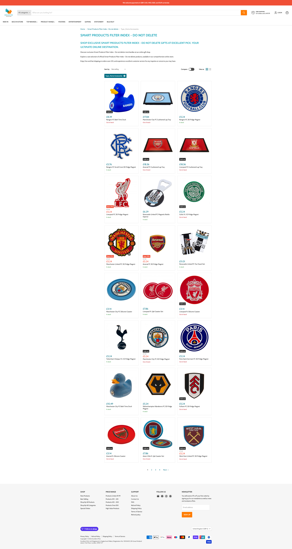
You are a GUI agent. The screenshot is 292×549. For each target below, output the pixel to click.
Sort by (107, 69)
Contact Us (135, 499)
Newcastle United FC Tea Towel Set (192, 264)
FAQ (132, 502)
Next (165, 470)
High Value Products (112, 508)
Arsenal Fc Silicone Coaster (115, 456)
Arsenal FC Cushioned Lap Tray (154, 167)
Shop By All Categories (88, 505)
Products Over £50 (112, 505)
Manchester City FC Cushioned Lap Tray (157, 120)
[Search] (244, 12)
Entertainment (75, 22)
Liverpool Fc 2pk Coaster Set (153, 311)
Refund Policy (135, 505)
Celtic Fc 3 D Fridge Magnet (189, 214)
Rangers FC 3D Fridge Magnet (189, 120)
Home (82, 29)
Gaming (88, 22)
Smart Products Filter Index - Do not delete (102, 29)
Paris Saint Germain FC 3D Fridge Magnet (193, 359)
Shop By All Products (87, 502)
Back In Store (17, 22)
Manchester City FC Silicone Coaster (119, 312)
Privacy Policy (84, 536)
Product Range (47, 22)
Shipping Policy (136, 508)
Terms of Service (136, 512)
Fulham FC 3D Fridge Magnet (189, 406)
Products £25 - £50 (112, 502)
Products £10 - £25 (112, 499)
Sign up (187, 515)
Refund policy (135, 515)
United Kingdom (200, 529)
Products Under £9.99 (113, 496)
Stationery (98, 22)
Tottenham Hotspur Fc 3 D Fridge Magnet (121, 359)
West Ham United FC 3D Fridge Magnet (193, 456)
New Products (85, 496)
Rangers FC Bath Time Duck (116, 120)
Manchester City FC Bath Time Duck (119, 406)
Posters (61, 22)
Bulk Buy (110, 22)
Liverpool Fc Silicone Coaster (189, 312)
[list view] (210, 69)
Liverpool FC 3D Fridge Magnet (117, 214)
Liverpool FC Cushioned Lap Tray (191, 167)
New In (5, 22)
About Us (134, 496)
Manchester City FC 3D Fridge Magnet (156, 359)
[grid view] (207, 69)
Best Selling (84, 499)
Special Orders (85, 508)
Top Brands (31, 22)
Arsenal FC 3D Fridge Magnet (153, 264)
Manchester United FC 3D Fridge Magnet (120, 264)
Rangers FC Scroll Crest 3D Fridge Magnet (121, 167)
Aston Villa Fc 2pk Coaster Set (153, 456)
